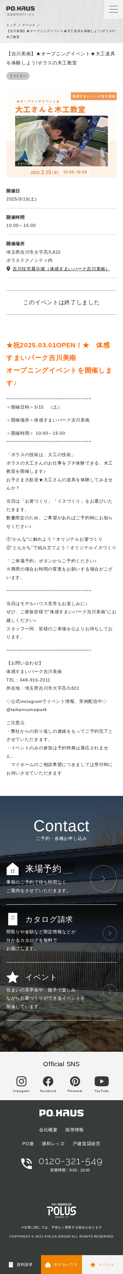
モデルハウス (66, 1264)
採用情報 (74, 1130)
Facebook (48, 1091)
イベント (29, 25)
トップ (11, 25)
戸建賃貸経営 (86, 1143)
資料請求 (25, 1264)
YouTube (101, 1091)
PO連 (28, 1143)
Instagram (21, 1091)
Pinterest (74, 1091)
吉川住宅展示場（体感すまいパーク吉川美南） (61, 268)
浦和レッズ (53, 1143)
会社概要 (48, 1130)
